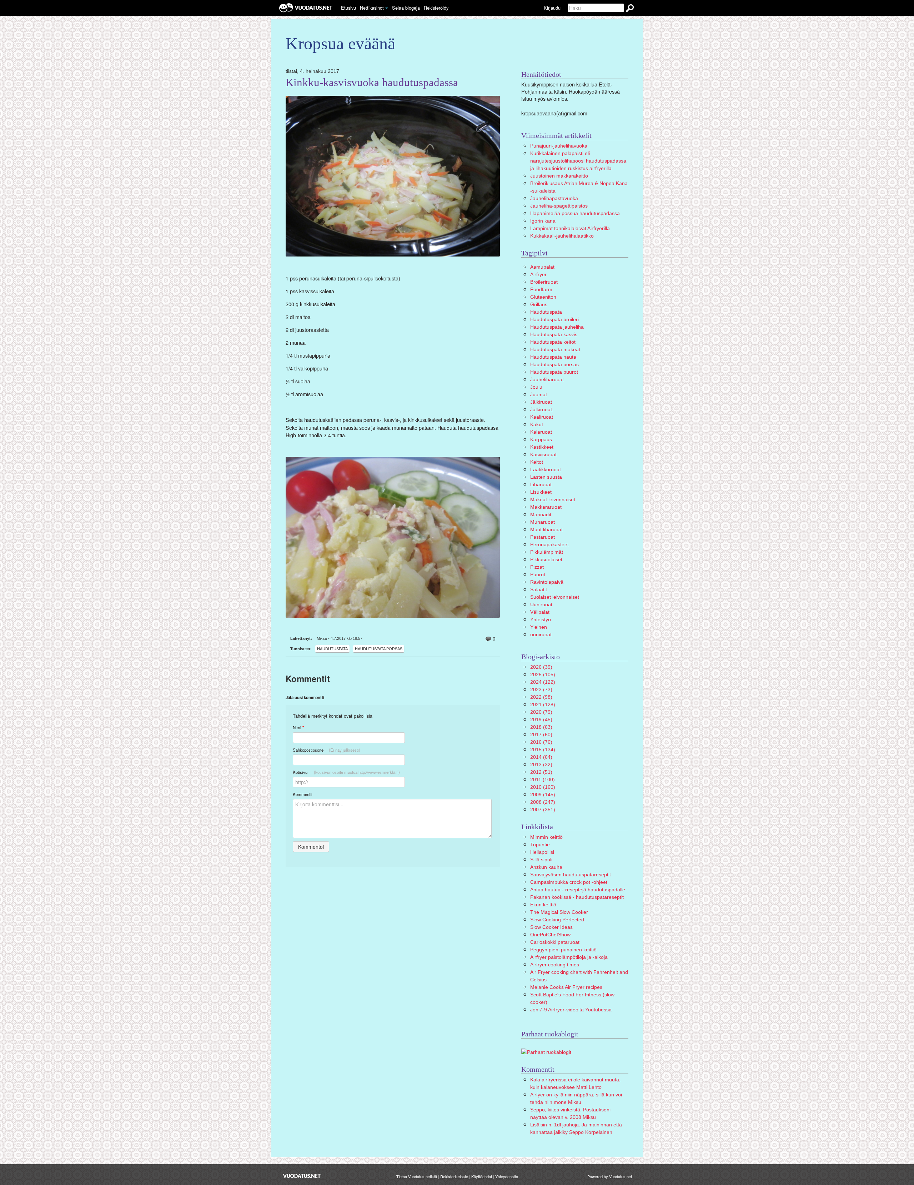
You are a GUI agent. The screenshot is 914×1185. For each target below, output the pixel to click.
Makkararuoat (546, 507)
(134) (542, 749)
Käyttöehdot (481, 1176)
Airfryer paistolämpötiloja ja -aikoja (569, 957)
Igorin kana (543, 221)
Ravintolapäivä (546, 582)
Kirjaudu (552, 7)
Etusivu (348, 7)
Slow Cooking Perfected (557, 919)
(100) (542, 779)
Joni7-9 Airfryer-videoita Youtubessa (571, 1009)
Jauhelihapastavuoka (554, 198)
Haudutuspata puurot (554, 372)
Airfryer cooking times (554, 964)
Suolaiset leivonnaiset (554, 597)
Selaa (406, 7)
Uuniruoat (541, 604)
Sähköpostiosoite (326, 750)
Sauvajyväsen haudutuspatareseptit (570, 874)
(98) (541, 697)
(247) (542, 802)
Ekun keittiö (543, 904)
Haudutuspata (332, 649)
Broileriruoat (544, 282)
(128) (542, 704)
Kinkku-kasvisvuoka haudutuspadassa (372, 83)
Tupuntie (540, 844)
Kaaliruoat (541, 417)
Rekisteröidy (436, 7)
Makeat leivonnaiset (552, 499)
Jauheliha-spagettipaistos (559, 206)
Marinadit (540, 514)
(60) (541, 734)
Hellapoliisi (542, 852)
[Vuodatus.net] (302, 1176)
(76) (541, 742)
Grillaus (538, 304)
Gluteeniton (543, 297)
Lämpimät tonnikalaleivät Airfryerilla (570, 228)
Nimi (298, 728)
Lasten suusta (546, 477)
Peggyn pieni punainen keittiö (563, 949)
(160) (542, 787)
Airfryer (538, 274)
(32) (541, 764)
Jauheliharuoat (547, 379)
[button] (386, 8)
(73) (541, 689)
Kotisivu (346, 772)
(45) (541, 719)
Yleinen (538, 627)
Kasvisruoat (543, 454)
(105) (542, 674)
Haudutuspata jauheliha (557, 327)
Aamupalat (542, 267)
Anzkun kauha (546, 867)
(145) (542, 794)
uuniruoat (541, 634)
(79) (541, 712)
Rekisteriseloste (454, 1176)
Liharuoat (541, 484)
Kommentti (302, 794)
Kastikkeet (541, 447)
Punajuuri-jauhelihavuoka (558, 146)
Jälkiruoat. (541, 409)
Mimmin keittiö (546, 837)
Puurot (537, 574)
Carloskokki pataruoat (554, 942)
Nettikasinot (372, 7)
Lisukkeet (541, 492)
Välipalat (539, 612)
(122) (542, 682)
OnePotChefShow (550, 934)
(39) (541, 667)
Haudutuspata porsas (378, 649)
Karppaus (541, 439)
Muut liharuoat (546, 529)
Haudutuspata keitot (553, 342)
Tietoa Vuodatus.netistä (416, 1176)
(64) (541, 757)
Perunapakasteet (549, 544)
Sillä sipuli (541, 859)
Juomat (538, 394)
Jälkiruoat (541, 402)
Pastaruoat (542, 537)
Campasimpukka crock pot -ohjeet (568, 882)
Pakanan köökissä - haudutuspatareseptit (577, 897)
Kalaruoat (541, 432)
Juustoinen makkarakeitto (559, 176)
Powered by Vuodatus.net (609, 1176)
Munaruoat (542, 522)
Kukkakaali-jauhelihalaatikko (562, 236)
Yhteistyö (540, 619)
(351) (542, 809)
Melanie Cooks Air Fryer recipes (566, 987)
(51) (541, 772)
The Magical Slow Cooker (559, 912)
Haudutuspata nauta (553, 357)
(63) (541, 727)
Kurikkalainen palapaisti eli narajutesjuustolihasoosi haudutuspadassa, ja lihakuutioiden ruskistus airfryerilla (579, 160)
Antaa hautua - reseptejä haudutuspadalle (577, 889)
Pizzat (537, 567)
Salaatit (538, 589)
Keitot (536, 462)
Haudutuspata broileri (554, 319)
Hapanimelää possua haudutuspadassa (575, 213)
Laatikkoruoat (545, 469)
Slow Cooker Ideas (551, 927)
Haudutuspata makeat (555, 349)
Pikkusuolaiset (546, 559)
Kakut (536, 424)
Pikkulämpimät (546, 552)
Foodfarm (541, 289)
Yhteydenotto (506, 1176)
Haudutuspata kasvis (553, 334)
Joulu (536, 387)
